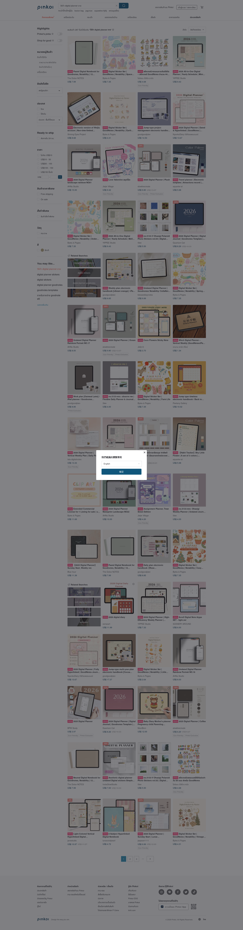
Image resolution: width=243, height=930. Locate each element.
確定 (121, 471)
